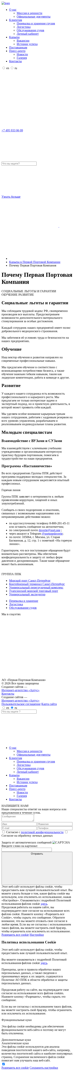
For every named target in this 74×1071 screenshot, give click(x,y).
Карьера (14, 37)
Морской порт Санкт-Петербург (30, 580)
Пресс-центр (17, 51)
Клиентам (15, 20)
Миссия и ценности (29, 13)
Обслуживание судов (30, 30)
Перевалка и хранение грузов (36, 23)
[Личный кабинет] (30, 97)
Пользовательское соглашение (21, 704)
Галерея (22, 57)
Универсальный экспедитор (27, 594)
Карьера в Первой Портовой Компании (34, 262)
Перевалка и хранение (23, 600)
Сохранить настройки (44, 1067)
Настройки (37, 934)
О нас (13, 9)
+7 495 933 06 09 (12, 130)
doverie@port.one (49, 530)
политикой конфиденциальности (42, 832)
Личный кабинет (28, 33)
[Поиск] (30, 127)
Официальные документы (33, 16)
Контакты (15, 61)
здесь (44, 903)
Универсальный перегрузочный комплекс (36, 587)
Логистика (24, 26)
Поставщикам (18, 47)
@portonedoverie (52, 533)
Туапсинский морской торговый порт (33, 591)
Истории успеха (27, 44)
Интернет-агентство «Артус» (20, 690)
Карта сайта (49, 704)
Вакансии (23, 40)
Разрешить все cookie (15, 934)
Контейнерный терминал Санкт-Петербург (37, 584)
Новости (22, 54)
